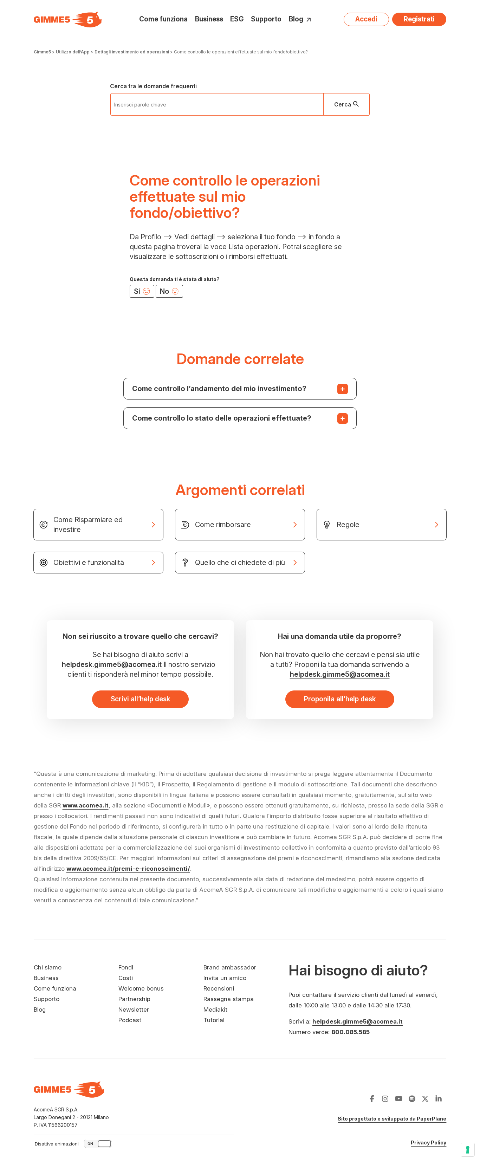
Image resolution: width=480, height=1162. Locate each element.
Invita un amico (224, 977)
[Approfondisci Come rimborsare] (240, 524)
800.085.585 (350, 1032)
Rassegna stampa (228, 998)
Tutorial (214, 1020)
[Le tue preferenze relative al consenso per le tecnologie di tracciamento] (467, 1149)
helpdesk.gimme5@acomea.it (112, 664)
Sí (138, 291)
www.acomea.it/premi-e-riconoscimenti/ (128, 868)
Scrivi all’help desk (140, 699)
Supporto (266, 19)
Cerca (342, 104)
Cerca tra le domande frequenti (153, 86)
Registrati (419, 19)
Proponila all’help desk (340, 699)
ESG (237, 19)
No (165, 291)
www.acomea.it (86, 805)
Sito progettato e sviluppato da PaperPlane (392, 1119)
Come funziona (163, 19)
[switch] (74, 1143)
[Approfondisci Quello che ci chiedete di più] (240, 562)
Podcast (129, 1020)
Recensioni (218, 988)
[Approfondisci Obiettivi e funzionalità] (98, 562)
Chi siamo (47, 967)
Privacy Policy (428, 1142)
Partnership (134, 998)
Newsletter (133, 1009)
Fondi (125, 967)
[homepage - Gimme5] (69, 1093)
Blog (296, 19)
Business (209, 19)
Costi (125, 977)
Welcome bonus (141, 988)
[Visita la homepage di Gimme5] (68, 19)
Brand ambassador (229, 967)
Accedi (366, 19)
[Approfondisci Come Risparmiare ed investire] (98, 524)
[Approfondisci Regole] (382, 524)
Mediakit (215, 1009)
